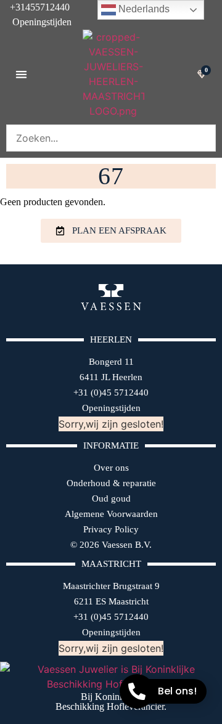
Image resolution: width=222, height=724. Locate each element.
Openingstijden (36, 22)
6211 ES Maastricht (111, 601)
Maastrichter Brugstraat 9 (111, 586)
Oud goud (111, 498)
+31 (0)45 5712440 (111, 392)
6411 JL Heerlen (111, 377)
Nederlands (143, 9)
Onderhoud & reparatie (111, 483)
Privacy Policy (111, 529)
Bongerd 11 (111, 362)
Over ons (111, 468)
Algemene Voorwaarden (111, 514)
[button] (21, 74)
